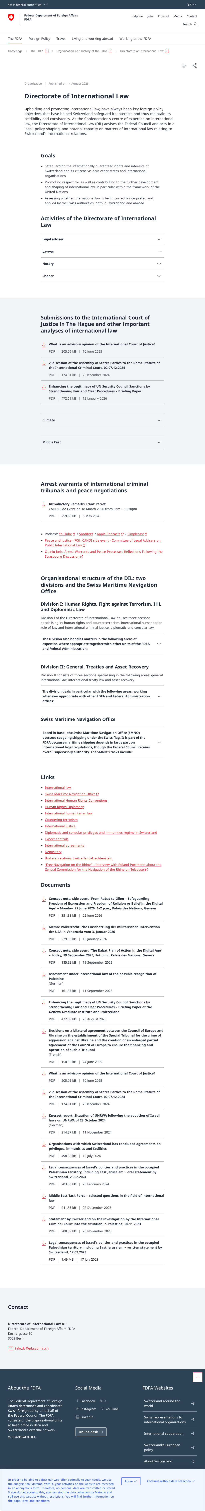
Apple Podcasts (108, 534)
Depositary (53, 852)
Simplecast (136, 534)
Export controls (56, 839)
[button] (15, 38)
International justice (60, 826)
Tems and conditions (35, 1501)
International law (58, 787)
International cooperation (164, 1433)
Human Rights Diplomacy (64, 807)
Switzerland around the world (162, 1403)
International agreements (64, 845)
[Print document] (184, 65)
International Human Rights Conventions (76, 800)
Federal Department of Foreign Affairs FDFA (51, 17)
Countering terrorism (61, 819)
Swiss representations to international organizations (165, 1419)
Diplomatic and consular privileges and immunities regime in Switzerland (101, 832)
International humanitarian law (68, 813)
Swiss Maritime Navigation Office (70, 794)
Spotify (84, 534)
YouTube (65, 534)
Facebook (87, 1401)
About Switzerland (158, 1461)
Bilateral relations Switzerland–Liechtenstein (78, 858)
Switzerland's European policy (162, 1447)
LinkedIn (86, 1417)
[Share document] (194, 65)
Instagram (88, 1409)
